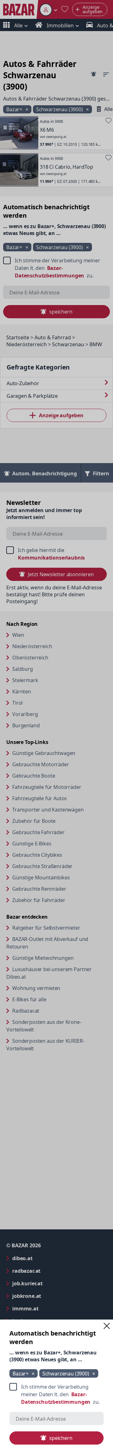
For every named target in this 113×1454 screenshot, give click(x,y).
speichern (61, 1438)
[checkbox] (56, 1394)
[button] (107, 1326)
